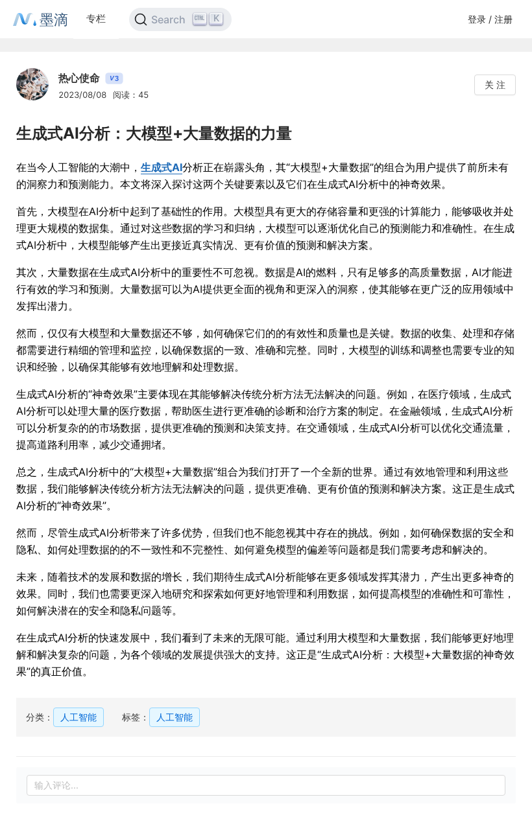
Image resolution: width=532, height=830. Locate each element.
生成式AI (161, 167)
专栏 (96, 18)
